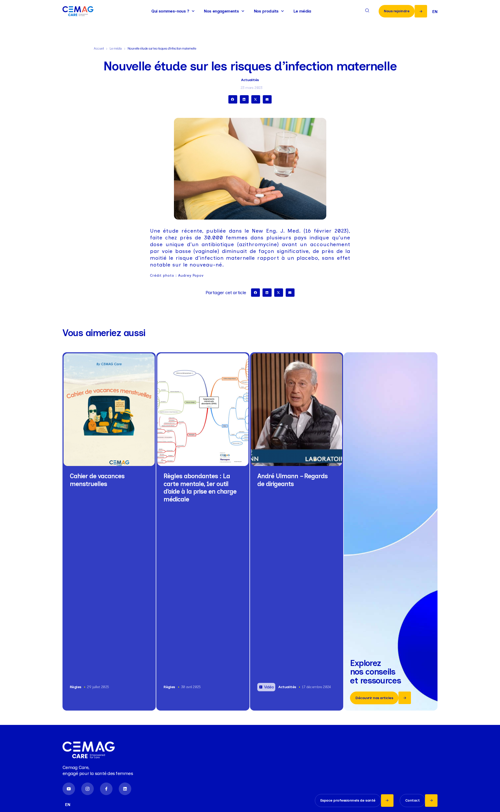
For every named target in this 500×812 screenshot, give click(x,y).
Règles (75, 687)
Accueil (99, 48)
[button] (232, 99)
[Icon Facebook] (106, 789)
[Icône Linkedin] (125, 789)
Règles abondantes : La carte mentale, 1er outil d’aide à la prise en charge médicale (200, 487)
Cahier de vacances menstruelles (97, 480)
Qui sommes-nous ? (170, 11)
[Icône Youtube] (69, 789)
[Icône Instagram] (87, 789)
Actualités (250, 80)
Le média (302, 11)
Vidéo (269, 686)
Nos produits (266, 11)
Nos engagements (221, 11)
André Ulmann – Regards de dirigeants (292, 480)
